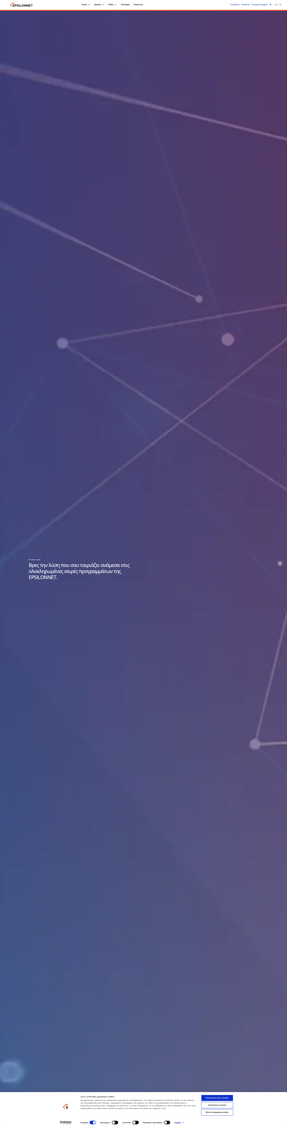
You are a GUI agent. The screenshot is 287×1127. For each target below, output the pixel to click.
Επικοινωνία (138, 4)
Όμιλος (84, 4)
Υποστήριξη (125, 4)
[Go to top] (280, 563)
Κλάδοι (110, 4)
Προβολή (177, 1123)
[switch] (115, 1122)
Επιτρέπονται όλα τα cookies (217, 1098)
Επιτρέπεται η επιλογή (217, 1105)
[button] (270, 4)
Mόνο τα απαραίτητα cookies (217, 1112)
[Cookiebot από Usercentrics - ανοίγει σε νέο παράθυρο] (65, 1122)
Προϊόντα (97, 4)
